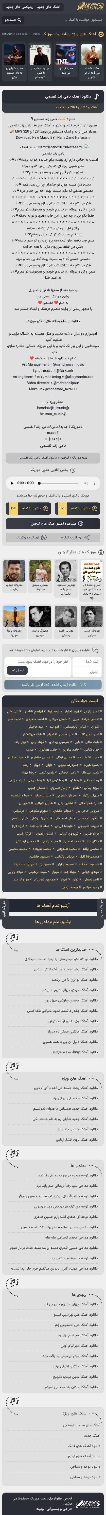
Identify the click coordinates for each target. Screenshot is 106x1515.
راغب (25, 765)
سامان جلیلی (36, 788)
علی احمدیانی (63, 818)
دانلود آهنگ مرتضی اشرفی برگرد (75, 1366)
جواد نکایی (91, 749)
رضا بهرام (28, 772)
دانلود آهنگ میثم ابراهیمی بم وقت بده (70, 1356)
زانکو (76, 788)
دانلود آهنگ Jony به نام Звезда (75, 1052)
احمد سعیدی (35, 719)
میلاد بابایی (15, 872)
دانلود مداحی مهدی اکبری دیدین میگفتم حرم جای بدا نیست (54, 1268)
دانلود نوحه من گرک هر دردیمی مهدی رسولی (66, 1206)
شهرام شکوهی (38, 811)
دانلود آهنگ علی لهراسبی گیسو (76, 1314)
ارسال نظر (17, 670)
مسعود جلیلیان (39, 856)
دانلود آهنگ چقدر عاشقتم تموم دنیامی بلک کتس (62, 1011)
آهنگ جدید (92, 1435)
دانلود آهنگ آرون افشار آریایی (77, 1139)
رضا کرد (74, 780)
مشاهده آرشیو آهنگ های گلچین (53, 523)
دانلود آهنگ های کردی (84, 1456)
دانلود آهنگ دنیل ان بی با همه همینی (70, 1042)
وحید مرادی (91, 887)
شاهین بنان (65, 803)
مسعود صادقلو (89, 864)
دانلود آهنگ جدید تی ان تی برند (75, 1098)
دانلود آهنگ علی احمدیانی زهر (76, 1325)
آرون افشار (72, 711)
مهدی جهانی (90, 872)
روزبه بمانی (91, 788)
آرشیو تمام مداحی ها (53, 922)
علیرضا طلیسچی (88, 826)
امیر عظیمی (66, 734)
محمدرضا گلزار (89, 856)
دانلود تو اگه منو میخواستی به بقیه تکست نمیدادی (61, 959)
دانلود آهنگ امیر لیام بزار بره (78, 1335)
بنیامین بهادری (59, 742)
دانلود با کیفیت (75, 508)
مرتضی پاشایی (65, 856)
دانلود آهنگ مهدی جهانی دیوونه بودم (70, 990)
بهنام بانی (37, 742)
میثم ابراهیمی (37, 872)
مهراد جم (70, 872)
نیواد (64, 879)
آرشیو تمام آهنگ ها (53, 906)
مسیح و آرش (65, 864)
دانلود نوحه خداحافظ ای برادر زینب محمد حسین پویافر (58, 1196)
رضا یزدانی (15, 780)
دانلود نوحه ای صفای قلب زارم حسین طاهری (66, 1217)
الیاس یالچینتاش (75, 726)
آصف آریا (53, 711)
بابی (77, 742)
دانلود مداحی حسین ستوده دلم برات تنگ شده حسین (59, 1227)
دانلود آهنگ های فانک (84, 1446)
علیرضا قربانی (64, 826)
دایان (49, 765)
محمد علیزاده (42, 849)
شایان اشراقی (44, 803)
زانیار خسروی (58, 788)
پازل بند (20, 742)
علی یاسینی (18, 818)
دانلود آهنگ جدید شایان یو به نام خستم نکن (65, 1119)
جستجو (11, 20)
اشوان (95, 726)
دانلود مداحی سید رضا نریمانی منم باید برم (67, 1185)
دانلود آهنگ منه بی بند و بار (77, 1129)
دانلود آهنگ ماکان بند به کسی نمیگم (71, 1387)
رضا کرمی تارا (55, 780)
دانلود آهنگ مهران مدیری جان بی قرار (70, 1304)
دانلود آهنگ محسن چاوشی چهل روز (71, 1000)
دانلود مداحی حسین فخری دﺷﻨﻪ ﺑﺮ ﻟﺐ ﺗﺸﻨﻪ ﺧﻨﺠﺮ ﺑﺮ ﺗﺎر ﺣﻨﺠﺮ (54, 1248)
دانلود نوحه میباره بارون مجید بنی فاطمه (68, 1175)
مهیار (55, 872)
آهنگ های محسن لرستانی (81, 1425)
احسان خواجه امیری (86, 719)
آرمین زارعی (91, 711)
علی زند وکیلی (40, 818)
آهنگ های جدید (48, 7)
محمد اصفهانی (67, 849)
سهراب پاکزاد (91, 795)
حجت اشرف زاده (88, 757)
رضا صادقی (91, 780)
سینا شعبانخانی (89, 803)
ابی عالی (12, 711)
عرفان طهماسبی (88, 818)
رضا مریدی (35, 780)
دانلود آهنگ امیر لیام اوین (79, 1345)
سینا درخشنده (20, 795)
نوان (75, 879)
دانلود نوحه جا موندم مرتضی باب (74, 1258)
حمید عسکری (17, 757)
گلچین (64, 457)
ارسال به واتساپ (27, 537)
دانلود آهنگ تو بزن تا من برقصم (75, 979)
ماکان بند (93, 841)
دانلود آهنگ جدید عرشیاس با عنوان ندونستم (65, 1108)
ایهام (50, 734)
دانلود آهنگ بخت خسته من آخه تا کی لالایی (66, 969)
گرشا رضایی (23, 833)
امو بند (54, 726)
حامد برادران (70, 749)
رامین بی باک (90, 772)
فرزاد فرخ (18, 826)
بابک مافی (92, 742)
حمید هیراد (91, 765)
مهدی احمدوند (24, 864)
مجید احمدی (72, 841)
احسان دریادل (58, 719)
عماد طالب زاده (40, 826)
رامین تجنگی (67, 772)
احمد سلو (14, 719)
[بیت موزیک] (90, 7)
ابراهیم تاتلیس (33, 711)
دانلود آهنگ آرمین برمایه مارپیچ (75, 1376)
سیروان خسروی (66, 795)
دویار (37, 765)
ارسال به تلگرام (71, 537)
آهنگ (62, 119)
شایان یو (24, 803)
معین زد (45, 864)
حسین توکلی (64, 757)
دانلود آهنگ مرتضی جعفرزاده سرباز (73, 1031)
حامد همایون (48, 749)
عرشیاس (18, 811)
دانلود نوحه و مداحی (85, 1466)
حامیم (30, 749)
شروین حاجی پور (87, 811)
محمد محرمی (18, 849)
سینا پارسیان (43, 795)
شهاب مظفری (62, 811)
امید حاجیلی (36, 726)
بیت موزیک (79, 457)
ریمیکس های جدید (19, 7)
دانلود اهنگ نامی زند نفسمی (68, 97)
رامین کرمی (46, 772)
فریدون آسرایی (68, 833)
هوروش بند (21, 879)
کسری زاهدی (44, 833)
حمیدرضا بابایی (68, 765)
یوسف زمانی (69, 887)
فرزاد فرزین (91, 833)
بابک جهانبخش (31, 734)
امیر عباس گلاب (89, 734)
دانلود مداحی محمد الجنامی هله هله (71, 1237)
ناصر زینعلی (91, 879)
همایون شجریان (44, 879)
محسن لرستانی (26, 841)
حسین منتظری (40, 757)
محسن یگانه (90, 849)
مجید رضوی (49, 841)
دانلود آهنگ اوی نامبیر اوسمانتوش (73, 1021)
